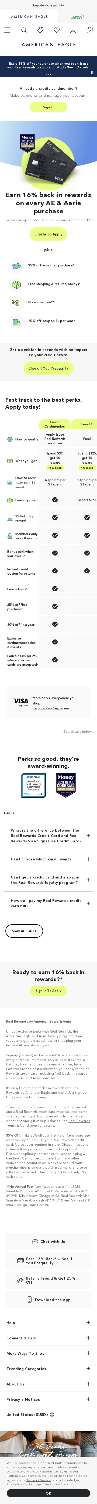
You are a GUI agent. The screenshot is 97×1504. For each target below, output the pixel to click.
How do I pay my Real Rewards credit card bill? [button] (46, 903)
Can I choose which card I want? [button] (41, 859)
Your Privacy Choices (57, 1484)
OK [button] (48, 1493)
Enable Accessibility (48, 5)
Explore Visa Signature (51, 708)
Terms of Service (38, 1480)
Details (82, 67)
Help (10, 1322)
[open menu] (7, 30)
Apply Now (65, 67)
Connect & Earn (21, 1337)
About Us (15, 1384)
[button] (46, 74)
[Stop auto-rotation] (92, 72)
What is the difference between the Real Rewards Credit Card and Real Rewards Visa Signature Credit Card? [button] (46, 835)
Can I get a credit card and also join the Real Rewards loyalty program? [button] (45, 879)
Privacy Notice (17, 1484)
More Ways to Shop (25, 1353)
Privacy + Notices (23, 1399)
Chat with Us (52, 1241)
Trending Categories (26, 1368)
